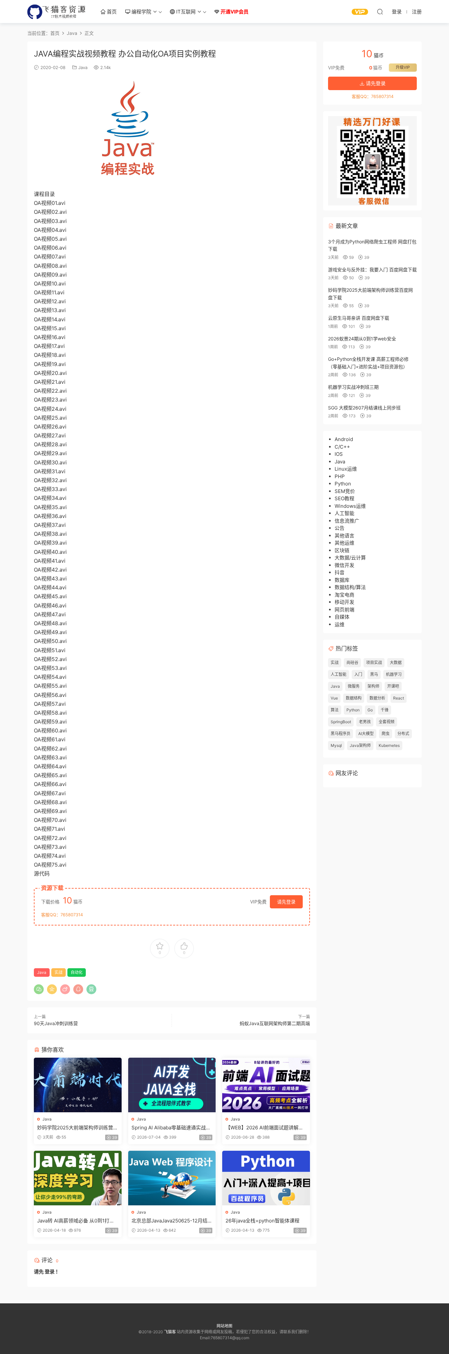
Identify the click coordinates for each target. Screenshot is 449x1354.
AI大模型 (366, 733)
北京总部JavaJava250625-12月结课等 (171, 1221)
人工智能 (344, 513)
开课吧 (393, 686)
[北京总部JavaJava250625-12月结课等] (172, 1178)
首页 (111, 12)
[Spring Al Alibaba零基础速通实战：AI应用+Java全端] (172, 1085)
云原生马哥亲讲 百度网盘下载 (358, 318)
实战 (58, 972)
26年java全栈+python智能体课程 (262, 1221)
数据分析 (377, 698)
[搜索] (380, 11)
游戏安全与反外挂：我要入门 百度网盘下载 (372, 269)
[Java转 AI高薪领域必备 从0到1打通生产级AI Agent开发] (78, 1178)
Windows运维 (350, 506)
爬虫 (386, 733)
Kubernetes (389, 745)
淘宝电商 (344, 595)
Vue (334, 698)
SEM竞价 (345, 491)
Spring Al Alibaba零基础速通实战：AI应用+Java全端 (171, 1127)
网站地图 (224, 1325)
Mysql (336, 745)
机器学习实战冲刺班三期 (353, 387)
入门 (358, 674)
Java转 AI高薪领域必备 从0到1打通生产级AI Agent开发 (75, 1221)
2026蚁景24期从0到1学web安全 (362, 338)
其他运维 (344, 543)
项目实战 (374, 662)
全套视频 (386, 721)
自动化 (77, 972)
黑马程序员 (340, 733)
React (398, 698)
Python (343, 483)
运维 (339, 624)
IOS (339, 454)
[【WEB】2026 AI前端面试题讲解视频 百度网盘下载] (266, 1085)
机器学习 (394, 674)
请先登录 (286, 901)
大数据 (396, 662)
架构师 (373, 686)
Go (370, 709)
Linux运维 (346, 469)
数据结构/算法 (350, 587)
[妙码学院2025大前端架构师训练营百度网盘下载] (78, 1085)
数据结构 (354, 698)
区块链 (342, 550)
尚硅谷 (352, 662)
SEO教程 (344, 498)
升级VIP (403, 67)
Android (344, 439)
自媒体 (342, 617)
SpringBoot (341, 721)
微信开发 (344, 565)
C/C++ (342, 447)
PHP (340, 476)
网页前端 (344, 609)
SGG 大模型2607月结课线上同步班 (364, 407)
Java (82, 67)
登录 (50, 1271)
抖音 (339, 572)
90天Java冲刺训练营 (56, 1023)
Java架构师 (360, 745)
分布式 (403, 733)
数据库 (342, 580)
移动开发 (344, 602)
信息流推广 (347, 521)
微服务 (354, 686)
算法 (335, 709)
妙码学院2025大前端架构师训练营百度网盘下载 (77, 1127)
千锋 (385, 709)
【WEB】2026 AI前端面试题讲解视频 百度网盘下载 (264, 1127)
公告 (339, 528)
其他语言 (344, 535)
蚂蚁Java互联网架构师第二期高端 (275, 1023)
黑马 (374, 674)
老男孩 (365, 721)
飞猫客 (56, 11)
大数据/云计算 (350, 557)
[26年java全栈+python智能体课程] (266, 1178)
